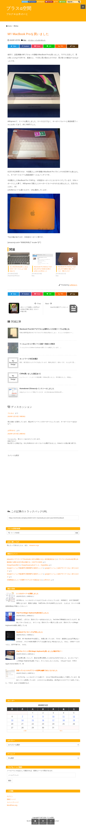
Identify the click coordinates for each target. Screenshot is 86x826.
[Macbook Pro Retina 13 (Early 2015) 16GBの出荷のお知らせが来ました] (43, 259)
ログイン (10, 796)
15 (33, 720)
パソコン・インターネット (37, 40)
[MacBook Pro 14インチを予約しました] (10, 636)
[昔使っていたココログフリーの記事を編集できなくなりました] (10, 674)
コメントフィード (13, 802)
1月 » (61, 731)
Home (10, 26)
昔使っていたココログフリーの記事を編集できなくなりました (36, 670)
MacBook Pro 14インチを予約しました (29, 632)
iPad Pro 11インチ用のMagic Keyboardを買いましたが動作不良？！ (39, 651)
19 (74, 720)
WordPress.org (12, 805)
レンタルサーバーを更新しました (27, 593)
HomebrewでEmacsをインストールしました (37, 388)
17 (53, 720)
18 (64, 720)
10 (53, 716)
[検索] (79, 2)
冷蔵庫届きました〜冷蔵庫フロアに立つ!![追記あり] (24, 580)
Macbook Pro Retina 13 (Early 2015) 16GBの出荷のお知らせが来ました (43, 269)
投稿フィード (11, 799)
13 (12, 720)
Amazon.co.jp (34, 545)
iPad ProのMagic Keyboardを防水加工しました (32, 613)
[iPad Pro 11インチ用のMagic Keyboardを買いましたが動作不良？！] (10, 655)
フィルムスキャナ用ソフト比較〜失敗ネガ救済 (37, 344)
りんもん (11, 413)
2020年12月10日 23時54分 (16, 434)
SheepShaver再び (13, 565)
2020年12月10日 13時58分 (16, 416)
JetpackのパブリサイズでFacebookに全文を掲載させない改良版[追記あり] (31, 559)
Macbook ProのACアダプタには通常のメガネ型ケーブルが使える (45, 329)
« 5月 (24, 731)
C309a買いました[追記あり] (30, 373)
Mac (17, 26)
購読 (9, 780)
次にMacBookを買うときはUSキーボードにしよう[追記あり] (19, 269)
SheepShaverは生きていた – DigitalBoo (34, 565)
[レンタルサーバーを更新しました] (10, 597)
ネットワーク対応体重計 (29, 359)
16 (43, 720)
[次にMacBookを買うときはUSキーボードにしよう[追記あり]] (19, 259)
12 (74, 716)
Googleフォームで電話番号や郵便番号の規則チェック (25, 568)
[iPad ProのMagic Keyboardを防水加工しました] (10, 616)
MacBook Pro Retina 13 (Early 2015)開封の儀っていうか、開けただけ (67, 269)
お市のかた (73, 285)
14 (22, 720)
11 (64, 716)
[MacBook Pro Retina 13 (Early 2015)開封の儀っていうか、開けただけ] (67, 259)
